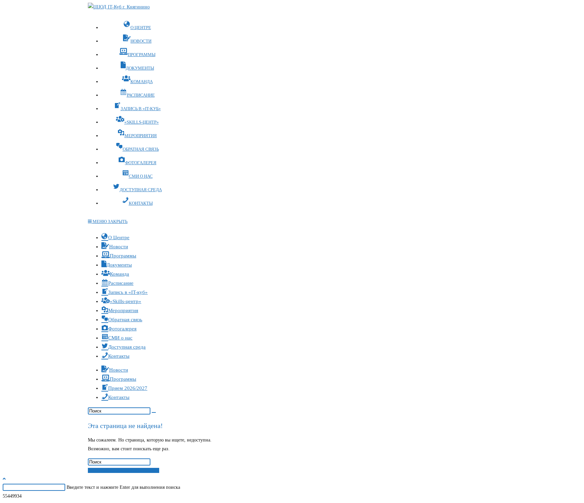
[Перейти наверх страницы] (4, 478)
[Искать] (154, 412)
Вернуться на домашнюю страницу (123, 470)
